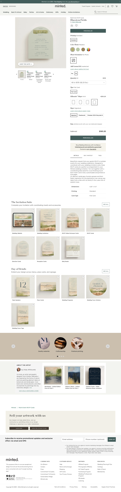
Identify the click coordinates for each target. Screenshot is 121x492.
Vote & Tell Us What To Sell (39, 428)
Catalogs (100, 467)
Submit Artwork (96, 6)
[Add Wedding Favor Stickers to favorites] (108, 276)
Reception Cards (42, 261)
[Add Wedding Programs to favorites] (83, 276)
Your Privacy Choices (66, 474)
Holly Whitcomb (76, 22)
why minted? (88, 155)
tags (100, 155)
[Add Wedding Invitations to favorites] (58, 210)
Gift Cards (63, 472)
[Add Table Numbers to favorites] (33, 276)
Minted (13, 407)
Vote (103, 6)
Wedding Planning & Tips (104, 464)
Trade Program (86, 6)
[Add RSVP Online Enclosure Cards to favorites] (83, 210)
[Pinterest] (9, 476)
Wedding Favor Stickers (94, 300)
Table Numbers (16, 300)
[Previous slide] (16, 74)
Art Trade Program (83, 469)
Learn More (19, 428)
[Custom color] (88, 49)
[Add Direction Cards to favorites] (33, 238)
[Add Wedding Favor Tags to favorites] (33, 305)
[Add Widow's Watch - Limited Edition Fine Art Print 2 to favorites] (82, 367)
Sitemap (84, 487)
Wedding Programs (67, 300)
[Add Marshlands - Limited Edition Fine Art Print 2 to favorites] (61, 367)
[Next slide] (53, 74)
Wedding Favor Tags (18, 328)
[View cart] (116, 6)
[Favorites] (112, 6)
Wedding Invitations (42, 233)
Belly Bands (65, 261)
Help (61, 464)
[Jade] (78, 49)
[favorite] (76, 25)
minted (5, 6)
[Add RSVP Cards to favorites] (108, 210)
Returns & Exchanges (66, 467)
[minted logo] (60, 6)
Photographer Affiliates (85, 467)
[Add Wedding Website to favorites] (33, 210)
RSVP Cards (90, 233)
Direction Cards (16, 261)
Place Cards (40, 300)
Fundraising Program (84, 472)
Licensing (81, 481)
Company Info (45, 461)
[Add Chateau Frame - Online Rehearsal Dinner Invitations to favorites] (103, 367)
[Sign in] (108, 6)
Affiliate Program (83, 464)
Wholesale (81, 478)
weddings (12, 6)
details (76, 155)
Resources (101, 461)
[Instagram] (14, 476)
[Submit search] (95, 12)
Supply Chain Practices (108, 487)
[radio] (74, 40)
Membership (101, 472)
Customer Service (66, 461)
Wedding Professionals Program (85, 475)
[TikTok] (12, 476)
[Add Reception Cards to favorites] (58, 238)
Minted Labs (44, 479)
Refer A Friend (101, 469)
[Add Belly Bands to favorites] (83, 238)
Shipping (62, 469)
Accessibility (94, 487)
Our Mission (44, 464)
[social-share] (71, 25)
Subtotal (73, 131)
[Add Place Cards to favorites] (58, 276)
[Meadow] (72, 49)
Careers (43, 467)
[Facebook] (7, 476)
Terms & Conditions (60, 487)
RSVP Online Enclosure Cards (70, 233)
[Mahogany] (83, 49)
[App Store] (10, 479)
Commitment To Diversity (48, 474)
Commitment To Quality (47, 472)
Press (42, 469)
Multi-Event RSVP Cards (77, 18)
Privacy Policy (74, 487)
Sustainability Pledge (47, 476)
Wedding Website (17, 233)
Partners (81, 461)
